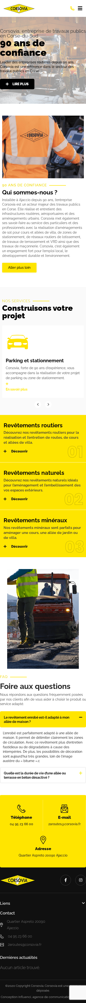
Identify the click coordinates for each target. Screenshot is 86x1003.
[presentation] (37, 404)
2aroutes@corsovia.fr (64, 824)
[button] (43, 719)
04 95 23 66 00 (21, 824)
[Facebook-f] (65, 880)
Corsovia (37, 986)
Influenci (24, 997)
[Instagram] (80, 880)
